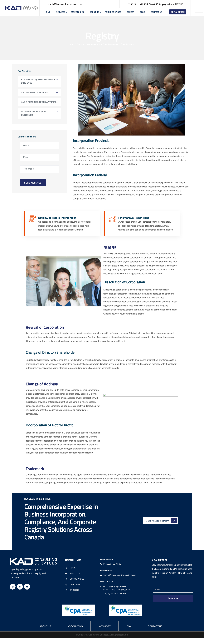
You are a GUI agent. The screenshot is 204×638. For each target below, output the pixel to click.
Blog (142, 12)
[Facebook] (27, 587)
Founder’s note (113, 12)
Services (60, 12)
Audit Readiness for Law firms (38, 102)
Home (47, 12)
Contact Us (156, 12)
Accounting (75, 626)
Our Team (75, 584)
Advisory (105, 626)
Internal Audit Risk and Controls (34, 113)
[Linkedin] (13, 587)
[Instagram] (20, 587)
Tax (129, 626)
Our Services (77, 579)
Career (130, 12)
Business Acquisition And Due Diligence (38, 81)
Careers (74, 590)
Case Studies (77, 12)
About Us (94, 12)
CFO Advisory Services (34, 92)
